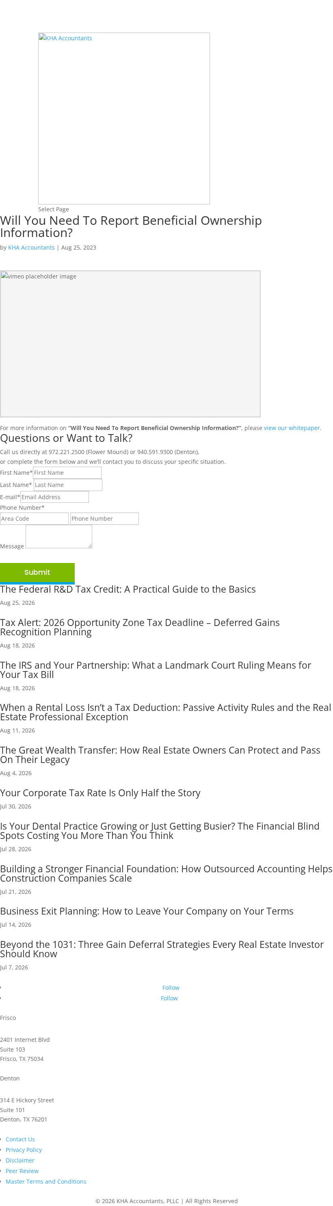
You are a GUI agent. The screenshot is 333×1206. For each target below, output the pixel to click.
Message (12, 546)
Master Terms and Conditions (46, 1181)
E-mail (10, 497)
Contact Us (20, 1139)
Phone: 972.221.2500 (28, 1068)
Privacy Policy (24, 1150)
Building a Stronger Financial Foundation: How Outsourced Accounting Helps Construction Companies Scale (166, 873)
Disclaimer (20, 1160)
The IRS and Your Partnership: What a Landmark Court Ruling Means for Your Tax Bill (155, 669)
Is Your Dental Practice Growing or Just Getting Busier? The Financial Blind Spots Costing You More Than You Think (160, 830)
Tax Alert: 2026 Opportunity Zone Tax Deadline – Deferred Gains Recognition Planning (140, 627)
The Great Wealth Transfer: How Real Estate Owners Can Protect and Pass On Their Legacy (160, 754)
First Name (16, 472)
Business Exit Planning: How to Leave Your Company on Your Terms (147, 910)
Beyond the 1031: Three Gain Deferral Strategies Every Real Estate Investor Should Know (162, 949)
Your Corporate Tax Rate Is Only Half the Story (100, 792)
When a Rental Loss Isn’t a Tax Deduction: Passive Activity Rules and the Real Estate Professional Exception (165, 712)
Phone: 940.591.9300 (28, 1129)
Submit (37, 572)
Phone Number (22, 507)
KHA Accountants (31, 247)
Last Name (16, 485)
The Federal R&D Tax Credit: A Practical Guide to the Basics (128, 588)
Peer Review (22, 1171)
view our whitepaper (292, 428)
